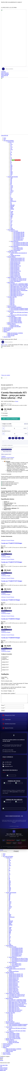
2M (11, 179)
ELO (11, 192)
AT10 (11, 185)
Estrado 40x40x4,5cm (15, 263)
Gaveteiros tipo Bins (12, 296)
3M (11, 180)
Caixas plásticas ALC (18, 247)
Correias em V (10, 141)
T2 (11, 219)
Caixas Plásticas (11, 229)
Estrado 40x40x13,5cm (15, 265)
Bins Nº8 (12, 304)
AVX (11, 149)
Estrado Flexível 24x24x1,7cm (17, 258)
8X (11, 184)
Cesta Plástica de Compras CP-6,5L (18, 278)
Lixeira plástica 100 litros (16, 321)
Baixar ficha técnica (7, 451)
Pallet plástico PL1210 (15, 291)
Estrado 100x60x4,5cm (15, 276)
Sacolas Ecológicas (11, 305)
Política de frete (10, 335)
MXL (11, 200)
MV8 (11, 198)
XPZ (11, 174)
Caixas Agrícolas (14, 231)
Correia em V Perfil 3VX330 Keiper (11, 543)
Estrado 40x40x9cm (14, 264)
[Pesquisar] (3, 69)
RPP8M (12, 209)
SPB (11, 166)
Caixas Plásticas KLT (18, 249)
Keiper (16, 401)
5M (11, 181)
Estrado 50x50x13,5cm (15, 271)
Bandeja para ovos (14, 325)
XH (11, 225)
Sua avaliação (4, 690)
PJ (10, 161)
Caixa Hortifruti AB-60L (18, 236)
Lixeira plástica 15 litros (15, 317)
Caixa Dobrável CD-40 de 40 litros (19, 961)
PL (11, 163)
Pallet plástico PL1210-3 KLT (17, 294)
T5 (11, 223)
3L (11, 143)
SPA (11, 165)
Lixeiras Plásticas (11, 316)
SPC (11, 167)
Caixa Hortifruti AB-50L (18, 234)
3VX (11, 144)
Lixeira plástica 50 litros (15, 320)
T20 (11, 221)
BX (11, 154)
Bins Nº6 (12, 302)
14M (11, 178)
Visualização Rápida (5, 556)
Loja (6, 344)
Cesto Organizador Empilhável (14, 307)
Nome (3, 705)
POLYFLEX (13, 201)
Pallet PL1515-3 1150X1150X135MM (19, 285)
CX (11, 158)
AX (11, 152)
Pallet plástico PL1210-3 (15, 293)
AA (11, 148)
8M (11, 183)
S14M (11, 211)
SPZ (11, 169)
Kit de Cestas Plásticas (15, 281)
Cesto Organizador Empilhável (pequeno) (18, 1024)
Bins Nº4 (12, 299)
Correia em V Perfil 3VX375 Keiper (11, 581)
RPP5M (12, 206)
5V (11, 145)
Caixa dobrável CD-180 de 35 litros (19, 958)
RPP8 (11, 207)
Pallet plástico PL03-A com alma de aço (18, 1003)
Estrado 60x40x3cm (14, 272)
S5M (11, 215)
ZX (11, 175)
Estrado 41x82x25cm (15, 274)
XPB (11, 172)
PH (11, 203)
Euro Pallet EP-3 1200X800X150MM (19, 283)
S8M (11, 216)
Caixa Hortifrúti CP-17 (18, 237)
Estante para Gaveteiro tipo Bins (14, 322)
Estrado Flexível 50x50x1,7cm (17, 260)
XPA (11, 171)
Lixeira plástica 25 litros (15, 318)
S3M (11, 212)
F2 (10, 193)
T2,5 (11, 220)
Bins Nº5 (12, 300)
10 (22, 438)
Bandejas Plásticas (11, 323)
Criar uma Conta (4, 1065)
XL (11, 227)
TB (11, 170)
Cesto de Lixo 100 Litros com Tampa (18, 314)
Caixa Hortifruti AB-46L (18, 232)
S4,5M (11, 214)
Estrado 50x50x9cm (14, 269)
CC (11, 157)
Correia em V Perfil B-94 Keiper (10, 637)
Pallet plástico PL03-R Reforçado (17, 289)
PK (11, 162)
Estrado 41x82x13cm (15, 273)
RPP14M (12, 205)
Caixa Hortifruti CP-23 (18, 238)
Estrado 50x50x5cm (14, 268)
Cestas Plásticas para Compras (14, 277)
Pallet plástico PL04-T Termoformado (18, 290)
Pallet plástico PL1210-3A (16, 295)
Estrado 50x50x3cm (14, 267)
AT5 (11, 189)
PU (11, 202)
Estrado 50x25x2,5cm (15, 262)
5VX (11, 147)
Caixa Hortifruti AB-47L (18, 233)
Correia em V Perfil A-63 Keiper (10, 600)
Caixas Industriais (14, 246)
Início (2, 344)
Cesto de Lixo (10, 311)
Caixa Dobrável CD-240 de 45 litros (19, 959)
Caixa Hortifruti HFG (18, 240)
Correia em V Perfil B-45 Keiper (10, 619)
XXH (11, 228)
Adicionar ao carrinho (6, 449)
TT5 (11, 224)
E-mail (3, 707)
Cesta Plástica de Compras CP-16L (18, 280)
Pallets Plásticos (11, 282)
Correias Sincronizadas (12, 176)
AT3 (11, 188)
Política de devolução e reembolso (15, 333)
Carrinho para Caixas (12, 251)
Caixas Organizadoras (15, 250)
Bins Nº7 (12, 303)
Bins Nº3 (12, 298)
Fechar (1, 849)
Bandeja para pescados (15, 326)
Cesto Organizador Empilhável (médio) (17, 1025)
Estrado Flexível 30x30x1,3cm (17, 259)
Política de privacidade (12, 334)
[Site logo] (13, 66)
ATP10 (11, 190)
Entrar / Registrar (7, 1054)
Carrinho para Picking (15, 255)
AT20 (11, 187)
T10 (11, 218)
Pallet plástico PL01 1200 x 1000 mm (18, 286)
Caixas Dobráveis (14, 241)
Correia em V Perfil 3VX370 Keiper (11, 562)
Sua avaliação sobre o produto (8, 693)
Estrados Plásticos (11, 256)
